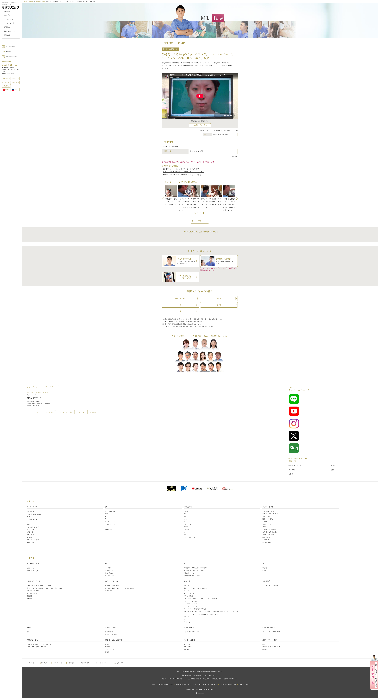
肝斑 (185, 534)
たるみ (28, 524)
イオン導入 (187, 616)
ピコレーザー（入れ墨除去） (270, 585)
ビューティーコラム (102, 663)
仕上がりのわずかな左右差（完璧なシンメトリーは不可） (183, 172)
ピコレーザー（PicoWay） (191, 601)
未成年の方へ (15, 78)
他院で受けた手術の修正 (269, 532)
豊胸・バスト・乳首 (268, 511)
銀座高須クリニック (295, 465)
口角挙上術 (108, 590)
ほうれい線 (30, 532)
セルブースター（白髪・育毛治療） (37, 647)
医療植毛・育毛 (266, 537)
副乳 (263, 644)
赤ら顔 (186, 511)
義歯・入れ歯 (109, 573)
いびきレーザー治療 (111, 634)
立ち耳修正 (265, 568)
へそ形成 (265, 521)
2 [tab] (198, 213)
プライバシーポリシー (244, 684)
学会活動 (6, 86)
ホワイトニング (109, 570)
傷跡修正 (265, 527)
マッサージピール (189, 593)
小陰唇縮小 (187, 649)
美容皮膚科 (188, 507)
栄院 (332, 470)
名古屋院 (291, 470)
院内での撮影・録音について (183, 684)
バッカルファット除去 (190, 603)
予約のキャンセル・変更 (11, 56)
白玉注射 (186, 585)
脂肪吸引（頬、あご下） (34, 571)
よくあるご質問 (48, 386)
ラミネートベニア (110, 575)
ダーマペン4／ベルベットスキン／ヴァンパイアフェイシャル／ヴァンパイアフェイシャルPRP (211, 611)
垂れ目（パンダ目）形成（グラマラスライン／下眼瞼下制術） (44, 588)
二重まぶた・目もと (111, 524)
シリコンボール (109, 649)
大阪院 (290, 474)
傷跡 (28, 632)
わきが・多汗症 (266, 516)
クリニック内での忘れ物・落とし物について (205, 684)
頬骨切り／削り (31, 568)
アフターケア (81, 412)
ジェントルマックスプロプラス (271, 632)
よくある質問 (119, 663)
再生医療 (108, 529)
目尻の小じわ (30, 534)
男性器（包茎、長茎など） (270, 534)
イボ (185, 516)
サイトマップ (153, 684)
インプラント (109, 568)
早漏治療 (107, 647)
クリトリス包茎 (188, 647)
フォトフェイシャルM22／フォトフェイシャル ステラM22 (200, 598)
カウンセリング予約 (10, 46)
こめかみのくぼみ (32, 519)
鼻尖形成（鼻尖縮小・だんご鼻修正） (195, 570)
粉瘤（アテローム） (189, 537)
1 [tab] (195, 213)
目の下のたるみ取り (32, 593)
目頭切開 (29, 596)
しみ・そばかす (188, 524)
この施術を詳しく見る (200, 125)
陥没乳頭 (265, 649)
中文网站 (7, 89)
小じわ (28, 516)
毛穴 (185, 521)
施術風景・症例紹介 (40, 1)
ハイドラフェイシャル (190, 606)
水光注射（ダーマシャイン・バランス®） (196, 588)
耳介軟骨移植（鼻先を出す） (192, 575)
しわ (28, 522)
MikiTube (31, 1)
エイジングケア (32, 507)
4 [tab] (204, 213)
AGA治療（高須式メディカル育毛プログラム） (40, 644)
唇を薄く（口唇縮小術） (112, 585)
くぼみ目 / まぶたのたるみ (34, 514)
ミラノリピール (188, 590)
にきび (186, 527)
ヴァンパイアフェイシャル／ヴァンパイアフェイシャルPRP (201, 614)
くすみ (186, 519)
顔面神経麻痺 (109, 632)
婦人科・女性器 (266, 524)
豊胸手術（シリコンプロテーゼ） (272, 647)
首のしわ (29, 537)
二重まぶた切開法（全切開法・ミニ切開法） (39, 585)
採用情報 (7, 35)
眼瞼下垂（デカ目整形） (34, 590)
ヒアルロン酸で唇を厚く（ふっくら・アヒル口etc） (120, 588)
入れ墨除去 (265, 540)
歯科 (106, 514)
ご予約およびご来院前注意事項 (228, 684)
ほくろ (186, 532)
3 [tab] (201, 213)
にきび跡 (186, 529)
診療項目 (7, 11)
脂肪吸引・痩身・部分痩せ (270, 514)
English (16, 89)
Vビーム (186, 619)
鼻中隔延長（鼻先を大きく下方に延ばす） (196, 568)
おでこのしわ (30, 511)
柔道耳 (264, 570)
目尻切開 (29, 598)
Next (236, 198)
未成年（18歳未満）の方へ (166, 684)
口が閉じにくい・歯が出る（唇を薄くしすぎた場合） (182, 169)
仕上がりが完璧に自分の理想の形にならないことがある (183, 175)
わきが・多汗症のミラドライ (192, 632)
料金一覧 (7, 15)
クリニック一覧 (9, 23)
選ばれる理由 (15, 82)
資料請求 (93, 412)
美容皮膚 (187, 581)
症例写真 (7, 27)
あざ (185, 514)
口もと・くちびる (110, 521)
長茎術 (107, 652)
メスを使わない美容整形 (269, 529)
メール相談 (8, 51)
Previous (163, 198)
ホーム (25, 1)
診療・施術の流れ (10, 31)
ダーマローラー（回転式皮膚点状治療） (195, 609)
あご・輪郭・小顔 (110, 511)
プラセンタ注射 (188, 596)
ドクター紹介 (8, 19)
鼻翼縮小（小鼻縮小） (190, 573)
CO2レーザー (187, 622)
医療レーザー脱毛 (267, 519)
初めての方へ (6, 78)
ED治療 (107, 644)
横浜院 (333, 465)
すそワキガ (187, 644)
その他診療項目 (266, 542)
